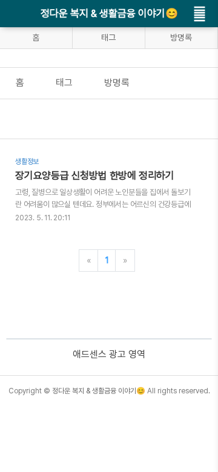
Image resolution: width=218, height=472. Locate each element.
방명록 (181, 37)
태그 (108, 37)
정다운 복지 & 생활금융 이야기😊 (109, 13)
